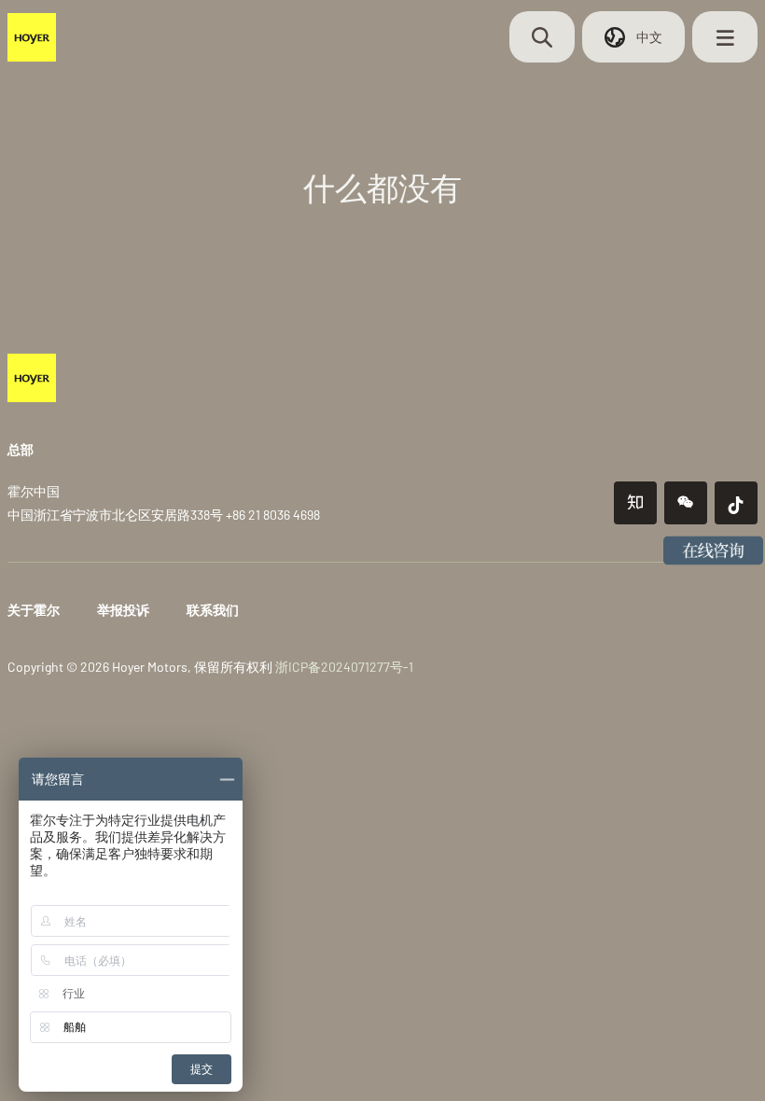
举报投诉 (123, 610)
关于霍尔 (33, 610)
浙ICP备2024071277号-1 (344, 667)
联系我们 (213, 610)
